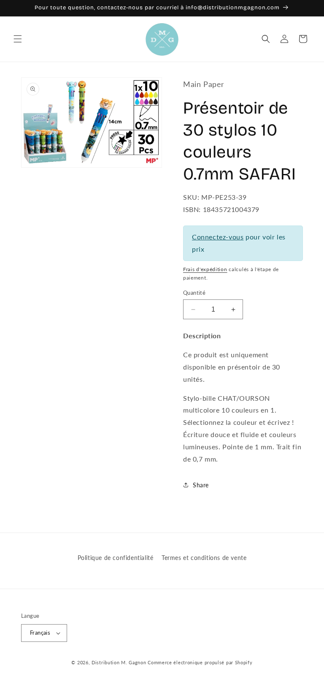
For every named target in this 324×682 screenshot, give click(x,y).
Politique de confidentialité (116, 557)
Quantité (194, 292)
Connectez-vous (217, 237)
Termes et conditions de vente (204, 557)
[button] (17, 39)
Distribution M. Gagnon (119, 662)
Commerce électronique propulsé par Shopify (200, 662)
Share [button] (201, 485)
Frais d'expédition (205, 269)
